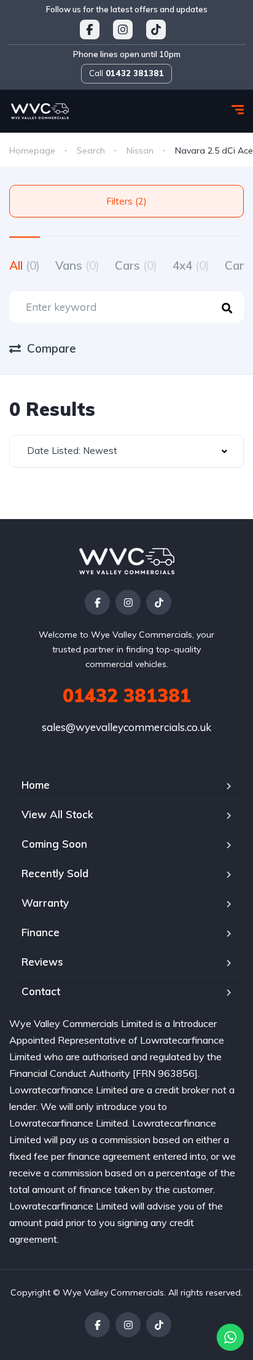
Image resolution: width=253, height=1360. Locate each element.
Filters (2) (126, 201)
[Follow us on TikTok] (156, 29)
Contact (40, 991)
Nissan (140, 150)
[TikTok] (158, 602)
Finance (40, 932)
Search (91, 150)
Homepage (32, 150)
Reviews (42, 961)
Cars (136, 265)
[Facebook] (97, 602)
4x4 (191, 265)
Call (126, 73)
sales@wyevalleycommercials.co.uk (126, 727)
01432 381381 (127, 695)
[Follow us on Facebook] (89, 29)
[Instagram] (128, 602)
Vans (77, 265)
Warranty (45, 902)
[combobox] (126, 451)
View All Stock (57, 814)
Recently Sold (54, 873)
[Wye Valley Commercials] (40, 111)
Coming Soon (54, 843)
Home (35, 784)
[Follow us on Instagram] (123, 29)
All (24, 265)
